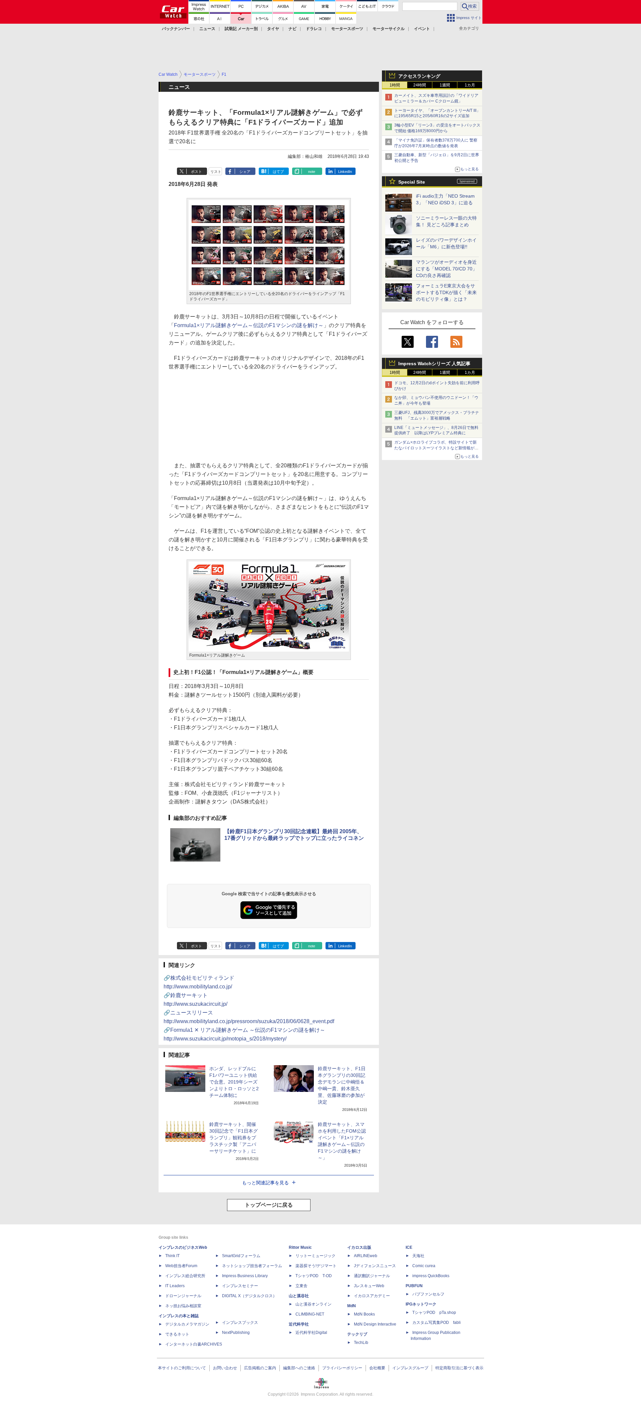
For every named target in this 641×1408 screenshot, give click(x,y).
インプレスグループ (410, 1368)
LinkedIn (345, 172)
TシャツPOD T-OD (313, 1275)
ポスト (196, 172)
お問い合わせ (225, 1368)
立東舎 (301, 1285)
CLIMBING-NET (309, 1314)
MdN (351, 1306)
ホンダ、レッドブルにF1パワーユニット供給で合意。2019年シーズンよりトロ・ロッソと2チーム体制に (234, 1082)
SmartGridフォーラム (241, 1255)
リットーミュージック (315, 1255)
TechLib (361, 1342)
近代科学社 (299, 1324)
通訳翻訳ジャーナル (372, 1275)
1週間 (445, 85)
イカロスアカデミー (372, 1296)
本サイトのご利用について (182, 1368)
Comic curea (423, 1265)
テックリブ (357, 1334)
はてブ (278, 172)
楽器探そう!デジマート (316, 1265)
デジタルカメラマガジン (187, 1324)
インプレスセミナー (240, 1285)
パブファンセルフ (428, 1294)
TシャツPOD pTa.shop (434, 1312)
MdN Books (364, 1314)
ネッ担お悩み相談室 (183, 1306)
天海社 (418, 1255)
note (311, 172)
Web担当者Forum (181, 1265)
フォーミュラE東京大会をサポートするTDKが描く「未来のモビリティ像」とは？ (446, 292)
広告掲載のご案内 (260, 1368)
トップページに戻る (269, 1205)
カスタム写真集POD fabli (436, 1322)
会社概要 (377, 1368)
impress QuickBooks (430, 1275)
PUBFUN (414, 1285)
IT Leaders (175, 1285)
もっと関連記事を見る (265, 1182)
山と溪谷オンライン (313, 1304)
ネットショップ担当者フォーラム (252, 1265)
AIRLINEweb (365, 1255)
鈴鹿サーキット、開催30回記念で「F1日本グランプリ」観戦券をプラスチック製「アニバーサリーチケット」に (233, 1138)
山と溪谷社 (299, 1296)
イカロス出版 (359, 1247)
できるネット (177, 1334)
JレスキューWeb (369, 1285)
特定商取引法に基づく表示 (459, 1368)
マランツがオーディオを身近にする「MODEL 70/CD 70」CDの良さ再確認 (446, 268)
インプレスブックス (240, 1322)
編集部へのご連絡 (299, 1368)
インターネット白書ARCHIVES (193, 1344)
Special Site (411, 182)
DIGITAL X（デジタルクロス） (249, 1296)
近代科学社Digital (311, 1332)
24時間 (419, 85)
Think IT (172, 1255)
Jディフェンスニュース (375, 1265)
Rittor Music (300, 1247)
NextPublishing (236, 1332)
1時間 (395, 85)
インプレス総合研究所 (185, 1275)
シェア (244, 172)
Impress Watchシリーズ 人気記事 (434, 363)
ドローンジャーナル (183, 1296)
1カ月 (470, 85)
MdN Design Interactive (375, 1324)
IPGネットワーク (421, 1304)
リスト (215, 172)
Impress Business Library (245, 1275)
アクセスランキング (419, 76)
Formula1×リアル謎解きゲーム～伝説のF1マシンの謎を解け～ (249, 325)
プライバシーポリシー (342, 1368)
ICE (409, 1247)
